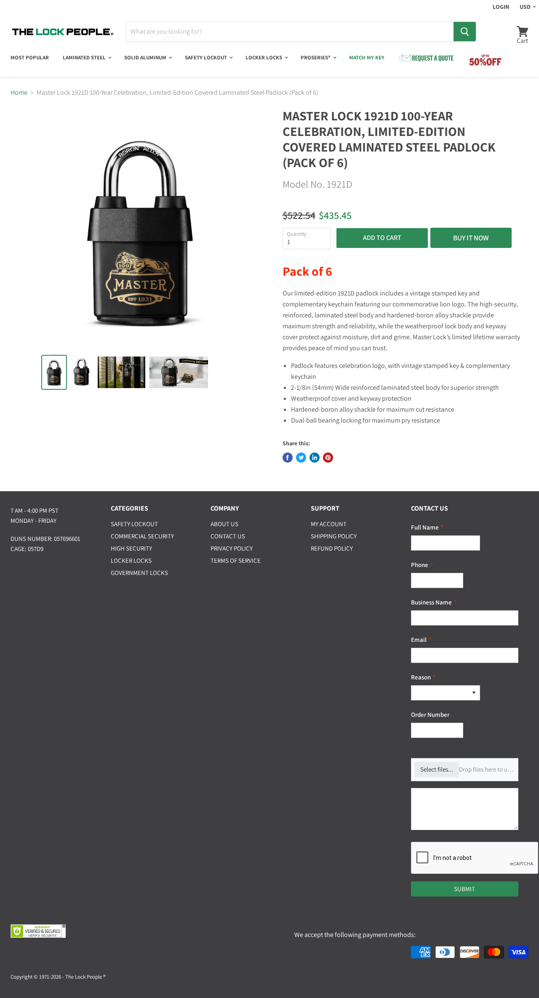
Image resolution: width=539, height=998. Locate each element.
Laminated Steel (85, 57)
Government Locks (139, 573)
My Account (329, 524)
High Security (131, 548)
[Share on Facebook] (288, 457)
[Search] (465, 31)
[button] (474, 693)
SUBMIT (464, 889)
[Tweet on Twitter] (301, 457)
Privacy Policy (232, 548)
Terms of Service (236, 560)
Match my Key (366, 57)
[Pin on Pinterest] (328, 457)
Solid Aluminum (146, 57)
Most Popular (30, 57)
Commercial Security (142, 536)
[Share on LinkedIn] (315, 457)
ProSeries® (316, 57)
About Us (224, 524)
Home (19, 92)
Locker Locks (264, 57)
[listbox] (445, 693)
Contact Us (228, 536)
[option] (439, 693)
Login (501, 7)
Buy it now (471, 237)
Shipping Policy (334, 536)
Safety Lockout (206, 57)
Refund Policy (332, 548)
